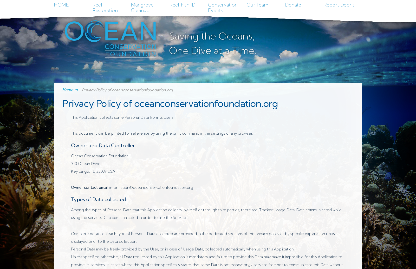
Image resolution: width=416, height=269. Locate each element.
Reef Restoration (105, 7)
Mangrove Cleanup (142, 7)
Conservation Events (223, 7)
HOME (61, 5)
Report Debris (339, 5)
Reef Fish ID (182, 5)
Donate (293, 5)
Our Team (257, 5)
